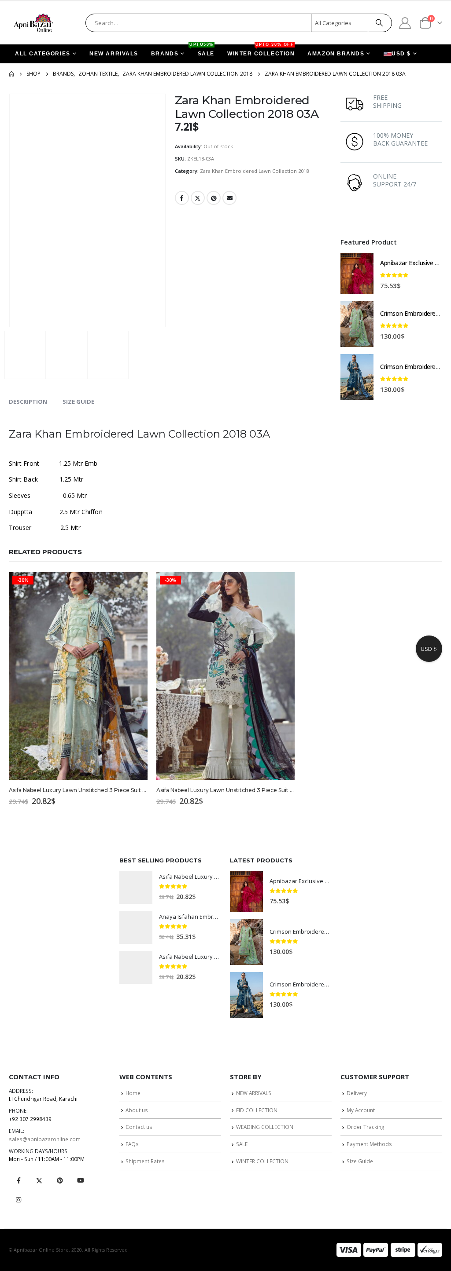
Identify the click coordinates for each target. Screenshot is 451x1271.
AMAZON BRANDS (335, 54)
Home (133, 1092)
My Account (361, 1110)
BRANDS (164, 54)
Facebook (182, 198)
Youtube (80, 1180)
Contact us (139, 1126)
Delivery (357, 1092)
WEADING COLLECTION (264, 1126)
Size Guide (360, 1161)
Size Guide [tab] (78, 401)
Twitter (198, 198)
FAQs (132, 1143)
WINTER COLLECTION (261, 50)
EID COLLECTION (256, 1110)
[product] (356, 273)
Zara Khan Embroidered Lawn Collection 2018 (254, 171)
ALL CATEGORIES (42, 54)
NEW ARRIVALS (113, 54)
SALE (203, 50)
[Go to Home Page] (11, 74)
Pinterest (214, 198)
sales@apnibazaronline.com (45, 1139)
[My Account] (405, 23)
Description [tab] (28, 401)
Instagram (18, 1200)
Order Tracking (365, 1126)
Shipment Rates (145, 1161)
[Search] (379, 23)
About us (137, 1110)
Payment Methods (369, 1143)
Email (229, 198)
